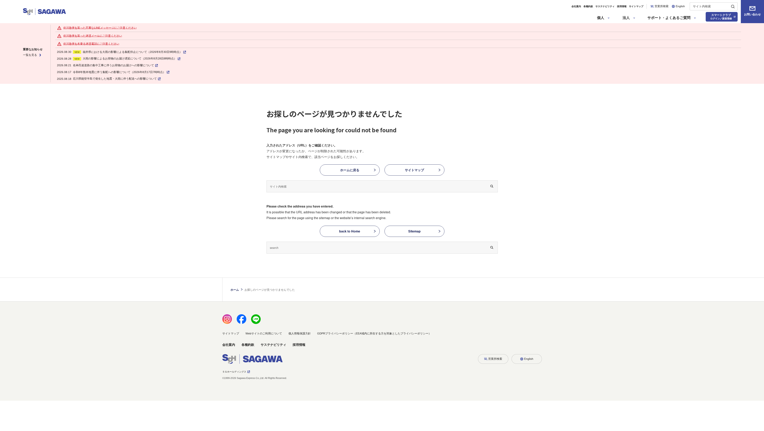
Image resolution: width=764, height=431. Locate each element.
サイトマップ (636, 6)
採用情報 (622, 6)
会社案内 (576, 6)
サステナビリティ (605, 6)
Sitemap (414, 231)
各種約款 (588, 6)
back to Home (349, 231)
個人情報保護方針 (299, 333)
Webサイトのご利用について (263, 333)
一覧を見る (30, 54)
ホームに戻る (349, 170)
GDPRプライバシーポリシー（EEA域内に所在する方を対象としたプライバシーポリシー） (374, 333)
